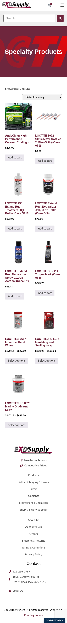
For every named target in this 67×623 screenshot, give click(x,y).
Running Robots (33, 615)
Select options (16, 360)
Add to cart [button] (15, 157)
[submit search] (60, 18)
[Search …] (29, 18)
